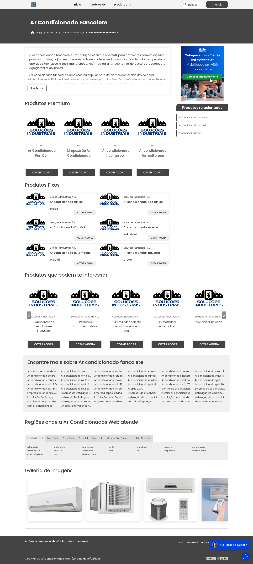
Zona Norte (52, 438)
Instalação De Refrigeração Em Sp (81, 397)
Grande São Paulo (116, 438)
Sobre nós (192, 542)
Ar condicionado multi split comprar (82, 380)
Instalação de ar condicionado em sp (217, 397)
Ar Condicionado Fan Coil (68, 227)
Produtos (120, 5)
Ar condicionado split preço (43, 388)
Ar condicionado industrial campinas (217, 375)
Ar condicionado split (190, 133)
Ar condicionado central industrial (215, 371)
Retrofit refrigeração (140, 401)
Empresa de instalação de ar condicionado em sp (91, 393)
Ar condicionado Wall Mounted (112, 371)
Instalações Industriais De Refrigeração (84, 401)
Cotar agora (41, 172)
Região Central (35, 438)
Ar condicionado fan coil (192, 125)
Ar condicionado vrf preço (110, 388)
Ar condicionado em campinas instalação (86, 375)
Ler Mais (37, 88)
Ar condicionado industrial (177, 375)
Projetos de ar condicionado (111, 401)
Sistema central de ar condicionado (183, 401)
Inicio (182, 542)
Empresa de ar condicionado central (217, 388)
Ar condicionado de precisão (44, 375)
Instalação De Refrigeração (43, 397)
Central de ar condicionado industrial (183, 388)
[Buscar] (185, 5)
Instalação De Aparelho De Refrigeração (219, 393)
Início (77, 5)
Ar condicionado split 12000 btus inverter (118, 384)
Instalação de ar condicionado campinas (152, 397)
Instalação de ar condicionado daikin (183, 397)
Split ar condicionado (40, 406)
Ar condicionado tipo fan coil (144, 202)
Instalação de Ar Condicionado (112, 397)
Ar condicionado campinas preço (148, 371)
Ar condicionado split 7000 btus (180, 384)
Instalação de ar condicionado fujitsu (49, 401)
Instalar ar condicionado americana (182, 393)
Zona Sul (83, 438)
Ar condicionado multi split (43, 380)
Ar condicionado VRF (73, 371)
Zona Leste (97, 438)
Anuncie (217, 5)
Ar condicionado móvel (108, 380)
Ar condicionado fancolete (193, 117)
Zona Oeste (68, 438)
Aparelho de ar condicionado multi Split (51, 371)
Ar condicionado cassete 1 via (179, 371)
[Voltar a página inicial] (33, 4)
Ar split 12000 (135, 388)
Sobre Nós (98, 5)
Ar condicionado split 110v (42, 384)
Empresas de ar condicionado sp (147, 393)
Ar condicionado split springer (78, 388)
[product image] (36, 199)
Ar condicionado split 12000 (77, 384)
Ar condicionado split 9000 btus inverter (219, 384)
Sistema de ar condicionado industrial (217, 401)
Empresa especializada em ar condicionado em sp (124, 393)
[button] (224, 315)
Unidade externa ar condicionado (81, 406)
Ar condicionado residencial (144, 380)
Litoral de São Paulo (141, 438)
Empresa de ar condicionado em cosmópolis (54, 393)
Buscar (192, 5)
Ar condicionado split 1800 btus (146, 384)
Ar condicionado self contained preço (184, 380)
